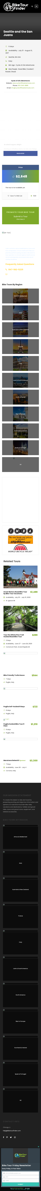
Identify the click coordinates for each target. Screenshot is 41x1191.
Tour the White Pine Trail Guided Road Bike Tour (13, 636)
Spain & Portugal (20, 448)
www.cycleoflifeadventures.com (23, 83)
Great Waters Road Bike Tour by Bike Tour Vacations (15, 593)
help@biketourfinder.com (12, 1131)
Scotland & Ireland (20, 431)
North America (20, 397)
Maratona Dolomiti (14, 760)
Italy (20, 363)
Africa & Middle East (20, 296)
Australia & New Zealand (20, 330)
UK (20, 464)
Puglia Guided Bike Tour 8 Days (13, 725)
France (20, 346)
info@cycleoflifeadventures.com (22, 88)
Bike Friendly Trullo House (14, 675)
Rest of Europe (20, 414)
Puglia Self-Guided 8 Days (14, 707)
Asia (20, 313)
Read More (20, 153)
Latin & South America (20, 380)
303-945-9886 (23, 85)
